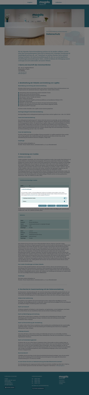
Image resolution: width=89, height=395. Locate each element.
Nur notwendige (51, 205)
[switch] (65, 201)
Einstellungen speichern (62, 205)
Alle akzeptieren (42, 205)
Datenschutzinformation (32, 195)
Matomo (24, 201)
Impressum (47, 195)
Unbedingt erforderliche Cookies (29, 198)
